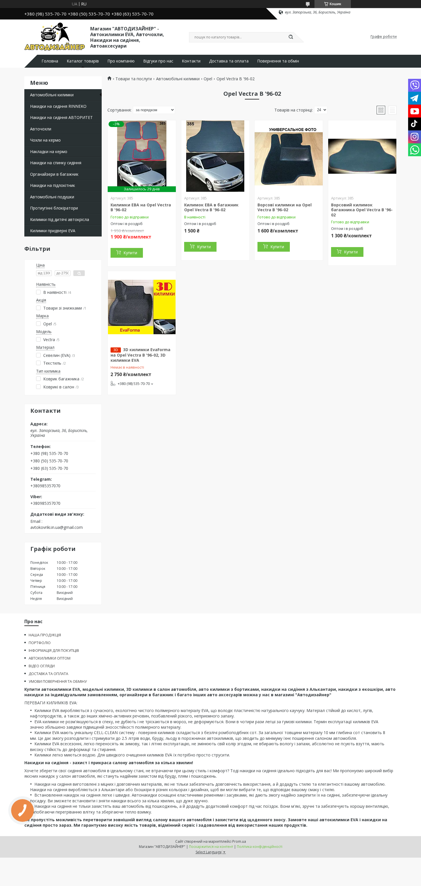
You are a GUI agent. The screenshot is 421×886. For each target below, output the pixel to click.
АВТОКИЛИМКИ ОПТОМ (49, 658)
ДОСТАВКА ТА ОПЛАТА (48, 673)
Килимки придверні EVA (52, 230)
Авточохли (40, 129)
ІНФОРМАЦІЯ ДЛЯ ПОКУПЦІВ (54, 650)
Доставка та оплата (229, 61)
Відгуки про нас (158, 61)
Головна (50, 61)
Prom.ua (239, 841)
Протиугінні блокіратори (54, 208)
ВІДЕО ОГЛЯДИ (42, 665)
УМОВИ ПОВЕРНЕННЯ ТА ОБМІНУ (58, 681)
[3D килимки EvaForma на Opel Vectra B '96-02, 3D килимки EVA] (142, 307)
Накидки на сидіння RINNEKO (58, 106)
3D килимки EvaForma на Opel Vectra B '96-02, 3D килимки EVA (140, 355)
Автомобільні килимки (52, 94)
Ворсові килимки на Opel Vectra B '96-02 (284, 207)
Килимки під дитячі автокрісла (59, 219)
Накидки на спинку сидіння (55, 162)
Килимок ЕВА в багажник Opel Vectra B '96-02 (211, 207)
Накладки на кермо (48, 151)
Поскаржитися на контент (211, 846)
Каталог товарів (83, 61)
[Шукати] (290, 37)
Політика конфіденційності (259, 846)
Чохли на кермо (45, 140)
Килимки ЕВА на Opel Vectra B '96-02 (141, 207)
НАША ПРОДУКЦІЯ (45, 634)
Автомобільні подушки (52, 197)
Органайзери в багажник (54, 174)
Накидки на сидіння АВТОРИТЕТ (61, 117)
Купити (130, 252)
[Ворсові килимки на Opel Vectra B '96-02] (289, 156)
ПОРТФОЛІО (40, 642)
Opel (208, 78)
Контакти (191, 61)
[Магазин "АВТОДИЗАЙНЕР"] (54, 36)
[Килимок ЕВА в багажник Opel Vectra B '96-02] (215, 156)
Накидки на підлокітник (52, 185)
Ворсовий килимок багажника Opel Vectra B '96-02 (362, 210)
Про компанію (121, 61)
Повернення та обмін (278, 61)
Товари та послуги (133, 78)
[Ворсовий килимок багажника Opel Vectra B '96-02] (362, 156)
